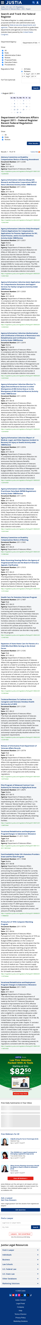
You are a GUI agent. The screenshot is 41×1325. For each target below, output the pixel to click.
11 (23, 104)
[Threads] (22, 1295)
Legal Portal (20, 1303)
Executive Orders (10, 62)
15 (14, 106)
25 (23, 109)
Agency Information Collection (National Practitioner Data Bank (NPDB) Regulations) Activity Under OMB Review (18, 491)
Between (27, 71)
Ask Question (20, 1210)
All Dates (27, 69)
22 (14, 109)
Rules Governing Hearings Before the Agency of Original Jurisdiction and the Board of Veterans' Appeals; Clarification (20, 562)
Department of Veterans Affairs (10, 9)
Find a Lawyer (7, 1218)
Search (35, 88)
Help (20, 1310)
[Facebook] (16, 1295)
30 (17, 112)
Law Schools (7, 1264)
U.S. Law (9, 7)
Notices (7, 57)
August (28, 9)
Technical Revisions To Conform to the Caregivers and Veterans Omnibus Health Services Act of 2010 (17, 701)
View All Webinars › (20, 1178)
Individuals (7, 1255)
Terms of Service (20, 1314)
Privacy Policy (21, 1318)
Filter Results (33, 143)
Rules (6, 53)
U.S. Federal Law (9, 1269)
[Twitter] (28, 1295)
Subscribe (34, 152)
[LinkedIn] (10, 1295)
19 (26, 106)
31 (20, 112)
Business (6, 1259)
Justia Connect (20, 1300)
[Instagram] (19, 1295)
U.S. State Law (8, 1274)
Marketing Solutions (11, 1283)
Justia (3, 7)
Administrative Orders (12, 55)
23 (17, 109)
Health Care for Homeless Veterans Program (19, 597)
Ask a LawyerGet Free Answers (8, 1199)
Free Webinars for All (10, 1134)
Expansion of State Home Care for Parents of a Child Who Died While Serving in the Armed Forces (20, 646)
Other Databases (9, 1278)
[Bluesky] (25, 1295)
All (5, 50)
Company (20, 1307)
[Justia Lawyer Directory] (30, 1295)
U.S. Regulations (18, 7)
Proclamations (9, 65)
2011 (23, 9)
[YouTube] (13, 1295)
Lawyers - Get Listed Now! (20, 1234)
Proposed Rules (10, 60)
